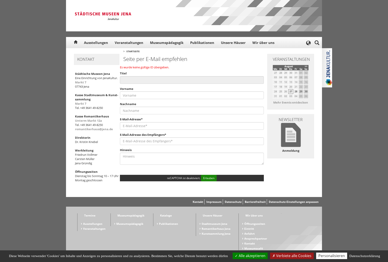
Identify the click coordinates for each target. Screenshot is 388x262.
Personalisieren (331, 255)
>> (306, 66)
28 (296, 91)
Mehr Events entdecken (290, 102)
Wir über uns (263, 42)
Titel (123, 73)
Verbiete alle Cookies (293, 255)
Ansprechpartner (255, 238)
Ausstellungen (96, 42)
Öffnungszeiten (254, 224)
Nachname (128, 104)
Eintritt (249, 229)
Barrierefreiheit (255, 202)
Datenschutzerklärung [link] (364, 256)
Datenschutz (233, 202)
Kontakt (198, 202)
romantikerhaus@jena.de (94, 129)
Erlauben (208, 178)
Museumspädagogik (166, 42)
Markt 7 (80, 82)
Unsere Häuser (233, 42)
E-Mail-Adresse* (131, 119)
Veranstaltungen (129, 42)
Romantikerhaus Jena (216, 229)
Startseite (133, 51)
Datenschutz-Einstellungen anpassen (294, 202)
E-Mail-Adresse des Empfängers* (143, 134)
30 (306, 91)
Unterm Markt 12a (88, 121)
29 (301, 91)
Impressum (214, 202)
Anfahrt (249, 234)
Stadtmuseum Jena (214, 224)
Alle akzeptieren (251, 255)
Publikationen (202, 42)
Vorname (126, 88)
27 (290, 91)
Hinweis (126, 150)
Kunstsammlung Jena (216, 234)
